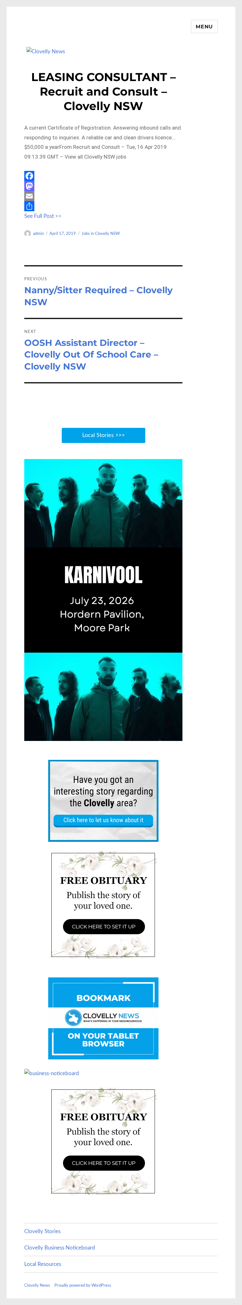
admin (38, 234)
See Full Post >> (42, 216)
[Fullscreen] (176, 735)
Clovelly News (37, 1286)
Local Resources (42, 1264)
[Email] (103, 196)
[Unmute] (150, 735)
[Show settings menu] (163, 735)
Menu (204, 27)
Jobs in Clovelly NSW (101, 234)
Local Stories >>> (103, 435)
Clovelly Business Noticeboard (59, 1247)
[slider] (97, 735)
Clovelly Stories (42, 1231)
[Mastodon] (103, 186)
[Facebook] (103, 176)
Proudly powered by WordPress (83, 1286)
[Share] (103, 206)
